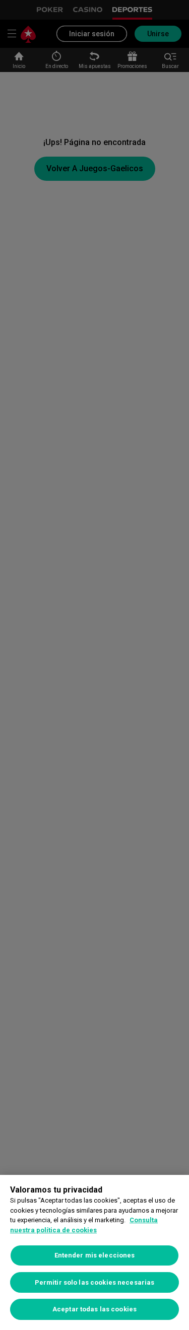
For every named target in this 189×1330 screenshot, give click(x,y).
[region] (94, 1252)
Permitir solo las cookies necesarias (95, 1282)
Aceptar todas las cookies (94, 1309)
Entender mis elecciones (94, 1255)
